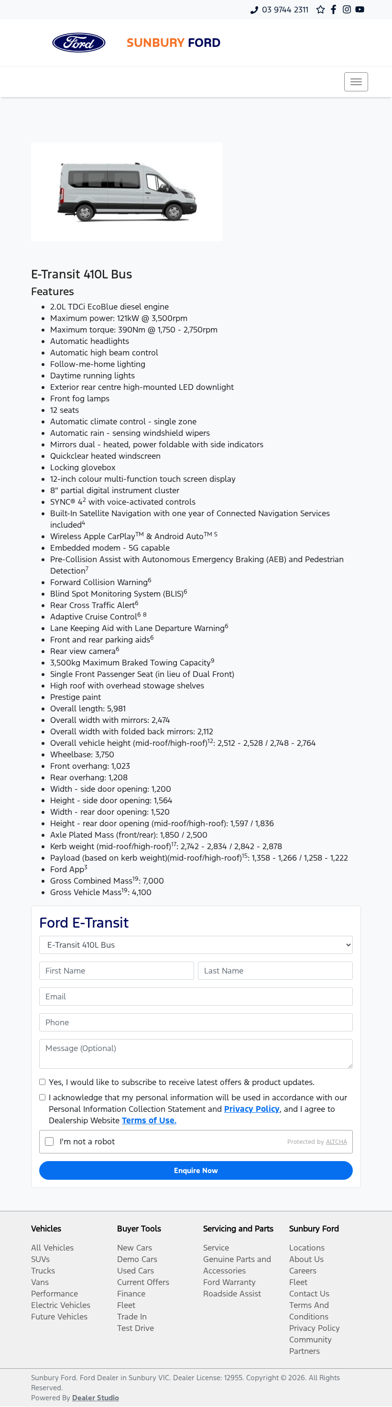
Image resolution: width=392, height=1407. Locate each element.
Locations (307, 1247)
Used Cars (135, 1270)
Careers (302, 1270)
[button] (356, 81)
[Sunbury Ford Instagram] (348, 9)
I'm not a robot (87, 1141)
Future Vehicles (59, 1316)
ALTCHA (336, 1141)
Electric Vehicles (60, 1305)
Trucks (43, 1270)
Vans (40, 1282)
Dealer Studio (95, 1397)
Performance (54, 1293)
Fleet (126, 1305)
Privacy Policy (252, 1109)
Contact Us (309, 1293)
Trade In (132, 1316)
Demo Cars (137, 1259)
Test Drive (135, 1328)
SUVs (40, 1259)
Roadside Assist (232, 1293)
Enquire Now (196, 1170)
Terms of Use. (149, 1120)
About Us (306, 1259)
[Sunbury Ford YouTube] (361, 9)
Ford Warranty (229, 1282)
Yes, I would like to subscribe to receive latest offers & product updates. (182, 1082)
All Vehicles (52, 1247)
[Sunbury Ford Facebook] (335, 9)
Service (216, 1247)
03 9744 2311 (285, 9)
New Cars (134, 1247)
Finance (131, 1293)
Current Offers (143, 1282)
